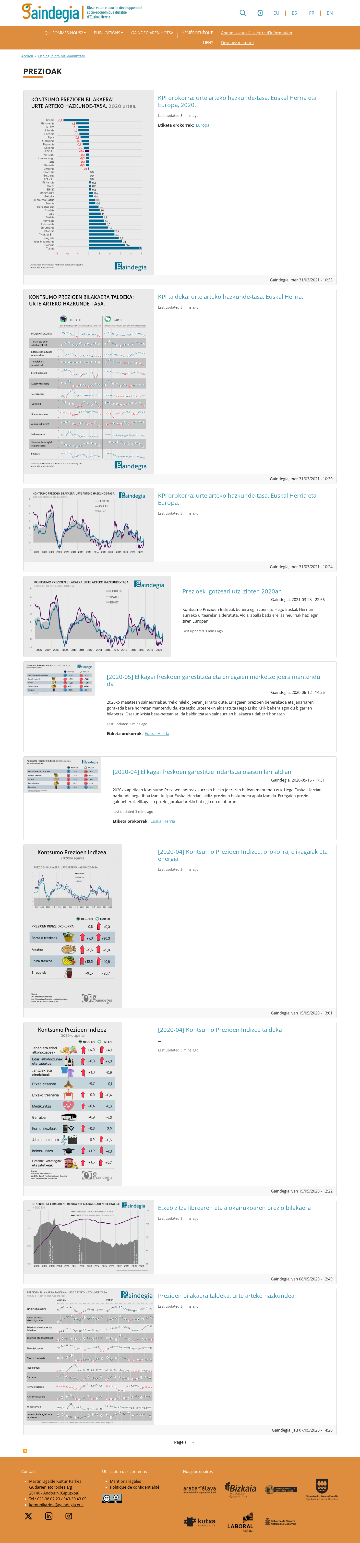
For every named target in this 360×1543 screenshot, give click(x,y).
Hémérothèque (197, 33)
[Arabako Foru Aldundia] (199, 1489)
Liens (208, 42)
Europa (202, 125)
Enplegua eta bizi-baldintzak (61, 56)
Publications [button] (107, 33)
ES (294, 13)
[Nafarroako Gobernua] (281, 1522)
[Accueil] (84, 13)
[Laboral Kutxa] (240, 1521)
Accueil (27, 56)
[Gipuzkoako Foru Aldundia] (322, 1489)
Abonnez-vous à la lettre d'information (256, 33)
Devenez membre (237, 42)
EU (276, 13)
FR (311, 13)
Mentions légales (125, 1481)
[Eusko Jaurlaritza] (281, 1489)
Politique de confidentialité (134, 1487)
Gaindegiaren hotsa (152, 33)
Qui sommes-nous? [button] (64, 33)
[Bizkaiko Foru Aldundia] (240, 1490)
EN (330, 13)
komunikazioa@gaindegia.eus (56, 1504)
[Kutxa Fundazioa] (199, 1521)
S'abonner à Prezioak (25, 1451)
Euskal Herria (157, 733)
